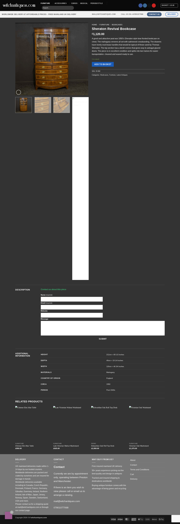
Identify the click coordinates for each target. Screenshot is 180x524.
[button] (18, 92)
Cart (132, 474)
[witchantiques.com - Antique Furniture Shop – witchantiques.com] (19, 5)
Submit (103, 339)
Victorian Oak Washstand (139, 446)
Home (94, 25)
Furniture (45, 3)
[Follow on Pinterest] (154, 5)
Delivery (133, 479)
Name (46, 295)
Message (44, 319)
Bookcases (117, 25)
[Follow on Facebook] (140, 5)
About (132, 460)
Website (44, 311)
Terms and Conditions (139, 470)
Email (46, 303)
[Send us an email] (149, 5)
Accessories (61, 3)
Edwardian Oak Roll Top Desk (102, 446)
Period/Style (96, 3)
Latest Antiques (122, 75)
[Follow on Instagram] (145, 5)
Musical (84, 3)
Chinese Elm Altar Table (24, 446)
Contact (133, 465)
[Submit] (72, 8)
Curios (74, 3)
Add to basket (102, 64)
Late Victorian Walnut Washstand (66, 446)
